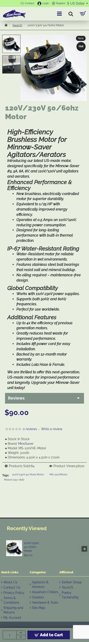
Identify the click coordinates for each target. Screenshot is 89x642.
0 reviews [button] (30, 429)
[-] (20, 637)
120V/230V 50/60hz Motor (28, 474)
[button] (11, 37)
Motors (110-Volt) (14, 479)
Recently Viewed (27, 528)
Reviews (16, 398)
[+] (20, 633)
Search (17, 25)
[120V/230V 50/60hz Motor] (14, 548)
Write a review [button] (51, 429)
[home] (6, 25)
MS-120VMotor (59, 474)
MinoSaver (26, 443)
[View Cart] (82, 14)
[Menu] (59, 14)
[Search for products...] (70, 14)
